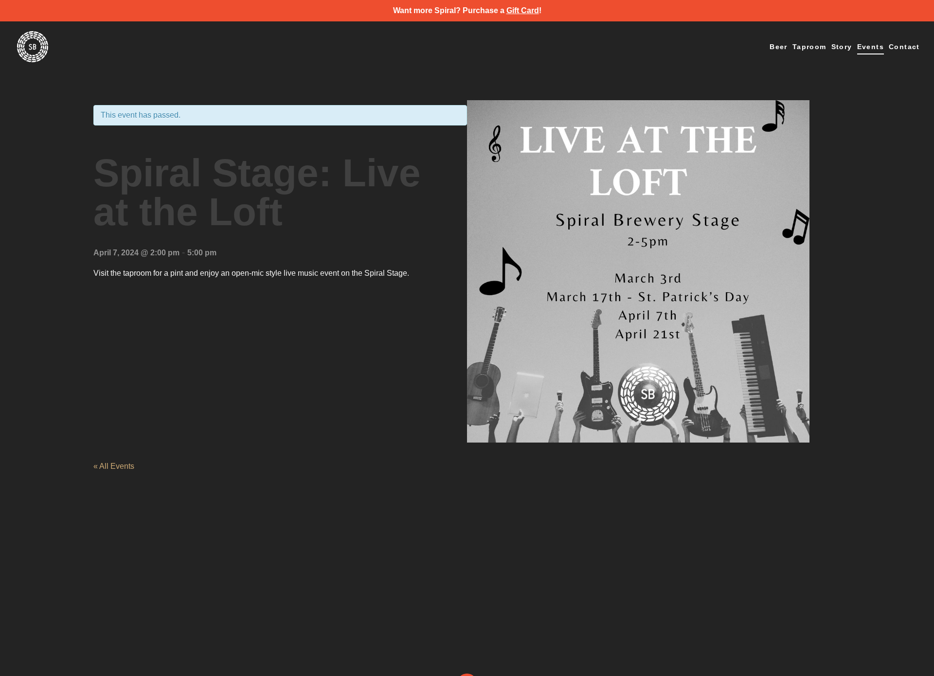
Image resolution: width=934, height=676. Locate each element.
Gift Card (522, 10)
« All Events (113, 466)
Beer (778, 47)
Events (870, 47)
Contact (904, 47)
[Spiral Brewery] (32, 48)
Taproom (809, 47)
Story (841, 47)
